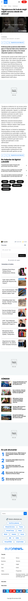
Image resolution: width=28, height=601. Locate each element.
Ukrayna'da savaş (10, 527)
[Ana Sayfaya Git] (5, 2)
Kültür (17, 538)
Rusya (20, 530)
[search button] (25, 513)
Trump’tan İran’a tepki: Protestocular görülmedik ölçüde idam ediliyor (10, 165)
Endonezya (15, 6)
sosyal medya (19, 541)
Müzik (5, 534)
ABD (10, 538)
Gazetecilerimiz (5, 574)
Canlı (24, 1)
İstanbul (14, 534)
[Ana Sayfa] (1, 6)
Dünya (9, 6)
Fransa (20, 181)
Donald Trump (10, 530)
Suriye (22, 534)
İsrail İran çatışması (14, 523)
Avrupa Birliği (8, 541)
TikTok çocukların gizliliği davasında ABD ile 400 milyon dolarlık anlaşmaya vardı (11, 170)
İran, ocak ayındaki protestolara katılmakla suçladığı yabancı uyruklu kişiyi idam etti (12, 175)
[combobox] (14, 513)
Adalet (5, 181)
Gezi (2, 567)
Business (3, 561)
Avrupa (3, 558)
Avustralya (6, 189)
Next (2, 564)
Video (2, 570)
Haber (5, 6)
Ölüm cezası (17, 185)
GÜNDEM (5, 379)
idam (12, 181)
